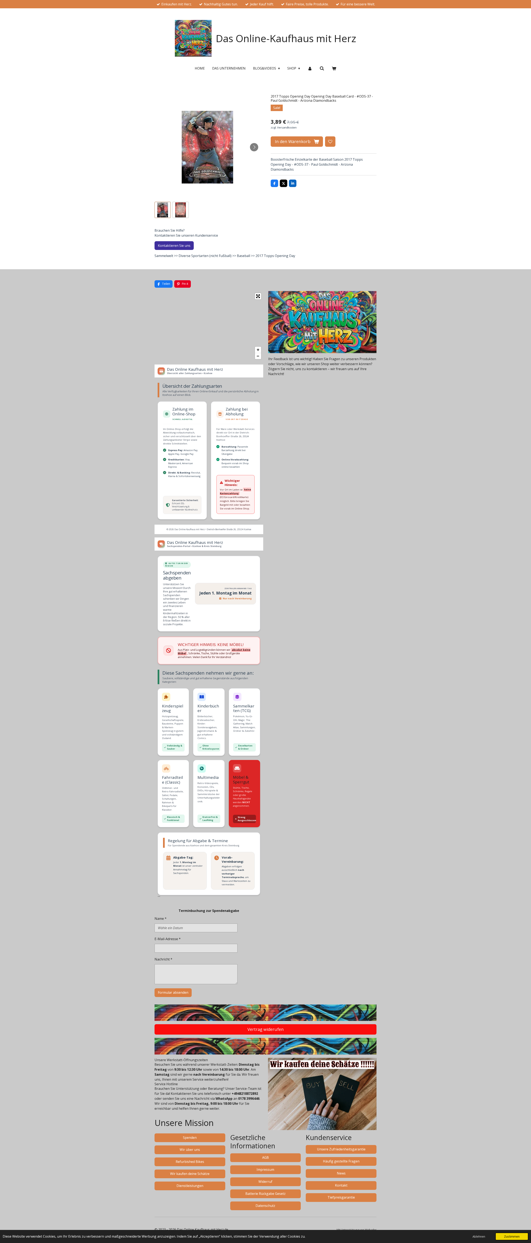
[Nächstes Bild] (254, 147)
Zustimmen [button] (512, 1236)
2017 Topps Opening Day (275, 255)
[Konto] (309, 68)
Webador (370, 1230)
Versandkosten (287, 127)
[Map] (209, 326)
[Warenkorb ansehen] (334, 68)
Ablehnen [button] (479, 1236)
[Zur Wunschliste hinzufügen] (330, 141)
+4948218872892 (245, 1093)
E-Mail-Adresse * (168, 939)
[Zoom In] (258, 350)
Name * (161, 918)
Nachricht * (163, 959)
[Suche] (322, 68)
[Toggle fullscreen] (258, 296)
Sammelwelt (164, 255)
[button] (163, 210)
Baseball (243, 255)
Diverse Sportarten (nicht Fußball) (205, 255)
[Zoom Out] (258, 356)
